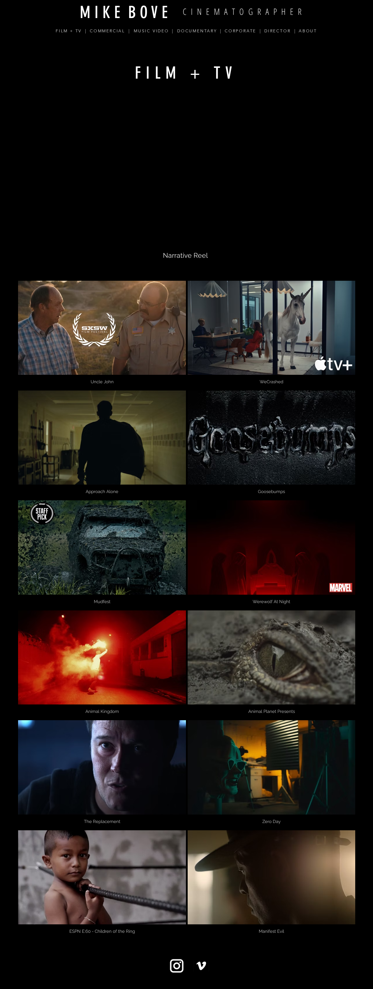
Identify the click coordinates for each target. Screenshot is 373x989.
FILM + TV (69, 30)
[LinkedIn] (204, 982)
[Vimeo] (186, 982)
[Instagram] (168, 982)
